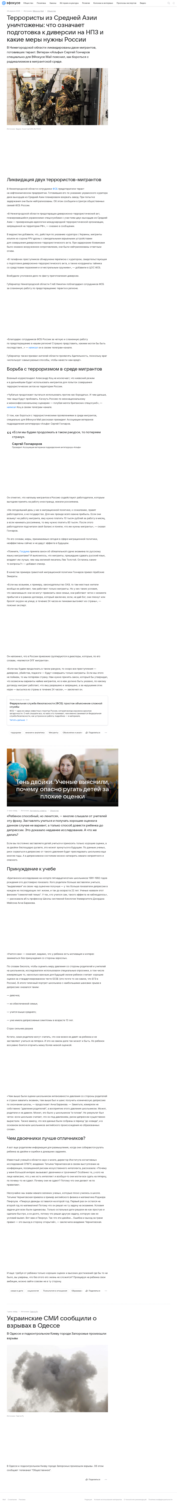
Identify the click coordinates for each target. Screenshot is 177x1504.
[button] (57, 97)
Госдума (24, 551)
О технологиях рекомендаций (135, 1500)
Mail (4, 1500)
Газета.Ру (34, 1312)
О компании (12, 1500)
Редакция (88, 1500)
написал (33, 347)
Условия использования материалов (108, 1500)
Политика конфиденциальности (160, 1500)
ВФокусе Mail (38, 11)
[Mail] (4, 3)
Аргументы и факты (38, 811)
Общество (51, 11)
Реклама (22, 1500)
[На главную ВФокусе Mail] (13, 3)
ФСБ (55, 188)
